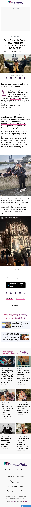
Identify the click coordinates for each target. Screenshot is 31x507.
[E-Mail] (20, 78)
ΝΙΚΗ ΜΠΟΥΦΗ (21, 298)
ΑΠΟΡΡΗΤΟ (27, 506)
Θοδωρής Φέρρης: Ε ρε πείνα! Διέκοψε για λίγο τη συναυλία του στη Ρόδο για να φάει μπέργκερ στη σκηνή (7, 376)
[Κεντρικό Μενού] (3, 2)
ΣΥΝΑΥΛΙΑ (15, 305)
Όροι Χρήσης (20, 476)
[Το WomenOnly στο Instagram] (9, 470)
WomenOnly (15, 464)
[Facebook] (7, 78)
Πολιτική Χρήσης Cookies (15, 487)
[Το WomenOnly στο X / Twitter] (18, 470)
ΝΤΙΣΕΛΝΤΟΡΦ (20, 302)
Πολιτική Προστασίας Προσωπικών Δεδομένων (16, 481)
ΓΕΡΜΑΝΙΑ (10, 302)
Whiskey (25, 501)
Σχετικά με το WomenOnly (15, 491)
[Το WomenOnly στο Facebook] (5, 470)
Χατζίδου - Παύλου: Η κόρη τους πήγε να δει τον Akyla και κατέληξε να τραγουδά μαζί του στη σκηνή (7, 410)
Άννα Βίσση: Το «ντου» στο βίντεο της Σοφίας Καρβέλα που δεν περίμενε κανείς (23, 408)
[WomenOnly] (15, 2)
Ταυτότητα (10, 476)
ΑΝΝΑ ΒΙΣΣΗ (10, 298)
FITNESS (19, 368)
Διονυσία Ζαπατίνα (9, 51)
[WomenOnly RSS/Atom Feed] (26, 470)
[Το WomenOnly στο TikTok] (13, 470)
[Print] (24, 78)
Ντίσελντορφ (13, 92)
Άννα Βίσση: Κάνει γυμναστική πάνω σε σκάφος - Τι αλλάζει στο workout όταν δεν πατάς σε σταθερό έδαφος (23, 376)
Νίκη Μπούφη (15, 98)
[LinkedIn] (15, 78)
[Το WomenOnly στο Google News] (22, 470)
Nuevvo (13, 501)
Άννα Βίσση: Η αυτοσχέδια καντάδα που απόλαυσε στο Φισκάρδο (6, 442)
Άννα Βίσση (17, 94)
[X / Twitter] (11, 78)
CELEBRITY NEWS (15, 37)
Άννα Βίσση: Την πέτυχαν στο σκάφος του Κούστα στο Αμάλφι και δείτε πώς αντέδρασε (23, 443)
